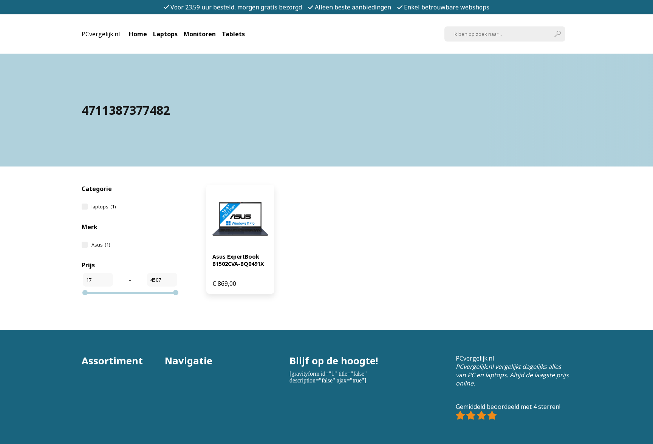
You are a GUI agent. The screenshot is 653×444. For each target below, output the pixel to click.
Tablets (233, 34)
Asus (100, 244)
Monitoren (200, 34)
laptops (103, 206)
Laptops (165, 34)
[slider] (85, 292)
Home (138, 34)
